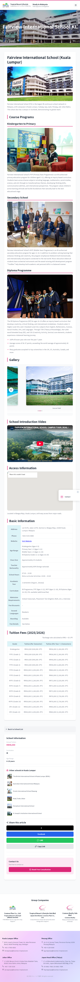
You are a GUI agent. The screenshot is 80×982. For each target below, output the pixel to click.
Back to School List (15, 729)
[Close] (77, 492)
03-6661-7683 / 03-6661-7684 (53, 966)
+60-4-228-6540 (49, 948)
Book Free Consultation (41, 869)
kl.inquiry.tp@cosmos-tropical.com (16, 951)
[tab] (38, 410)
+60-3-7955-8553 (10, 948)
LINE (41, 840)
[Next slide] (69, 390)
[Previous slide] (11, 390)
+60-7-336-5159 (10, 966)
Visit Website (27, 541)
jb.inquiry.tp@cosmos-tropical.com (16, 970)
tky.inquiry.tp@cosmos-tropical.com (56, 970)
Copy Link (41, 846)
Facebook (41, 834)
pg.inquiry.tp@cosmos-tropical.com (56, 951)
